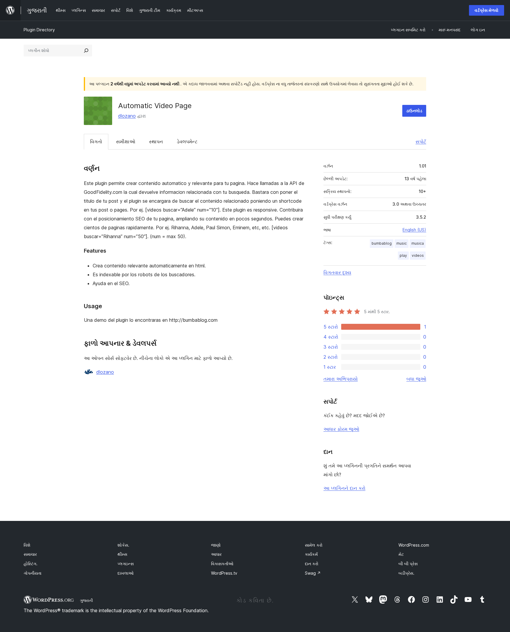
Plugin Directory (39, 29)
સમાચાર (30, 554)
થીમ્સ (122, 554)
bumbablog (382, 243)
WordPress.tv (224, 573)
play (403, 255)
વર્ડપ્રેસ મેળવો (486, 10)
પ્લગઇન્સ (125, 563)
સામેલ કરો (314, 544)
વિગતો (96, 141)
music (401, 243)
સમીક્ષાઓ (125, 141)
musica (417, 243)
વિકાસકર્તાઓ (222, 563)
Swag (313, 573)
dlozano (127, 116)
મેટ (401, 554)
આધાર (216, 554)
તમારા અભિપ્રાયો (340, 379)
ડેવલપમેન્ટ (187, 141)
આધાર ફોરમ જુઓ (341, 429)
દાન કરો (311, 563)
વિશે (27, 544)
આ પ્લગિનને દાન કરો (344, 488)
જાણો (216, 544)
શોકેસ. (123, 544)
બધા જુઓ (416, 379)
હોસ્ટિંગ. (30, 563)
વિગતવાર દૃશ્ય (337, 272)
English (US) (414, 229)
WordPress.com (413, 544)
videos (418, 255)
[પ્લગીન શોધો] (86, 50)
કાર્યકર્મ (311, 554)
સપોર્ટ (421, 141)
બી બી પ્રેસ (408, 563)
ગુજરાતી (86, 600)
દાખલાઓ (125, 573)
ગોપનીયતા (32, 573)
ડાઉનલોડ (414, 110)
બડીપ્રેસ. (406, 573)
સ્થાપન (156, 141)
